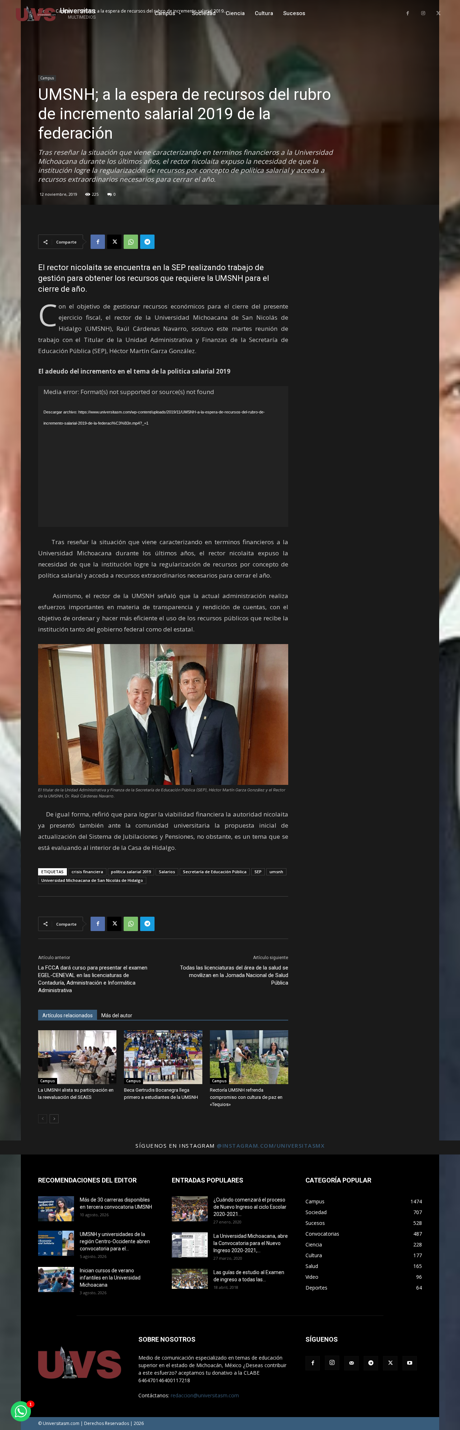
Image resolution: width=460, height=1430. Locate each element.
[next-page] (54, 1118)
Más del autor (116, 1015)
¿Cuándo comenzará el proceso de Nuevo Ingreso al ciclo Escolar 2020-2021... (249, 1207)
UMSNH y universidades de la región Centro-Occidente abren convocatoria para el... (115, 1241)
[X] (438, 13)
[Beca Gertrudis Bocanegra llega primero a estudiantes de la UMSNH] (163, 1057)
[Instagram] (423, 13)
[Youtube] (409, 1363)
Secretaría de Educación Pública (215, 871)
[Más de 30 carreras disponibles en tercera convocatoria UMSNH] (56, 1208)
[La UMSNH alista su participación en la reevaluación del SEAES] (77, 1057)
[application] (163, 456)
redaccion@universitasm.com (205, 1395)
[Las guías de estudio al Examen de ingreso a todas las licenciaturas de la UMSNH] (190, 1279)
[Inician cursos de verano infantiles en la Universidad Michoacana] (56, 1279)
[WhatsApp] (131, 242)
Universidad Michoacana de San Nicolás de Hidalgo (92, 880)
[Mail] (351, 1363)
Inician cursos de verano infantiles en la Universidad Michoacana (110, 1278)
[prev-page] (42, 1118)
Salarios (167, 871)
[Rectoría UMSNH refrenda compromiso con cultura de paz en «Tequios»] (249, 1057)
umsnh (276, 871)
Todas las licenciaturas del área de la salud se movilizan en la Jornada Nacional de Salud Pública (234, 975)
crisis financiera (87, 871)
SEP (258, 871)
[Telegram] (147, 242)
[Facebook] (408, 13)
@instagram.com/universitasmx (271, 1145)
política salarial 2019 (131, 871)
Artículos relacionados (67, 1015)
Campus (47, 77)
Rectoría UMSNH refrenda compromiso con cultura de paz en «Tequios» (246, 1097)
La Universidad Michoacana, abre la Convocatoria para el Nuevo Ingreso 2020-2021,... (250, 1243)
